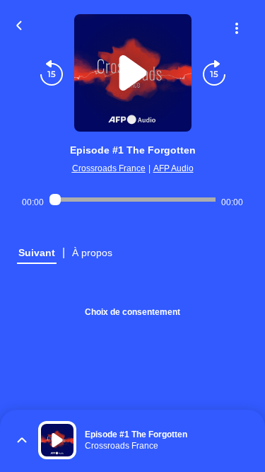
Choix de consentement (132, 312)
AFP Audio (173, 168)
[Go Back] (19, 24)
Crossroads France (109, 168)
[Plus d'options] (237, 28)
